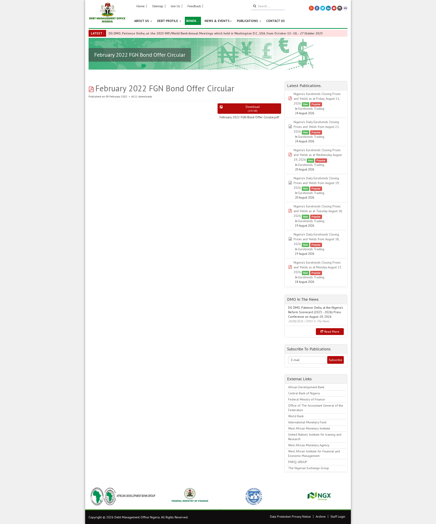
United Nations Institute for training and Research (314, 436)
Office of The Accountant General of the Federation (315, 407)
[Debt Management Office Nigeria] (107, 13)
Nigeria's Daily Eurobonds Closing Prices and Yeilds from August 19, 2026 (316, 183)
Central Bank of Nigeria (304, 393)
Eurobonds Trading (311, 109)
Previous (94, 496)
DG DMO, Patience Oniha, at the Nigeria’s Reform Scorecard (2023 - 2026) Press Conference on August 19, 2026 (315, 312)
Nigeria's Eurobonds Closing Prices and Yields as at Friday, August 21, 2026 (317, 98)
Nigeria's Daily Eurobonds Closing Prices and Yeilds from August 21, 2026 (316, 126)
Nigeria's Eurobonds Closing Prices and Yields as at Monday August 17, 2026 (317, 267)
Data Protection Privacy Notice (290, 516)
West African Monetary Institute (309, 428)
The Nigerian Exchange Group (308, 468)
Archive (321, 516)
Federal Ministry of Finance (306, 399)
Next (341, 496)
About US (142, 21)
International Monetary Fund (307, 422)
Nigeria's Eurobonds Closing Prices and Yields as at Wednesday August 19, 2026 (318, 155)
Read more (331, 332)
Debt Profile (168, 21)
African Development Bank (306, 387)
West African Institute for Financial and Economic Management (314, 453)
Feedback (194, 6)
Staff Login (337, 516)
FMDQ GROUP (297, 462)
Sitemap (157, 6)
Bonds (191, 21)
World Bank (296, 416)
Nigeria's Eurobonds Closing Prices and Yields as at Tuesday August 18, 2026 (318, 211)
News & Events (217, 21)
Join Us (175, 6)
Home (140, 6)
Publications (248, 21)
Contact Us (275, 21)
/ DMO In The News (316, 321)
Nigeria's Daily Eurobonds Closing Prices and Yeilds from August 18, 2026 (316, 239)
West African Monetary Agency (308, 445)
